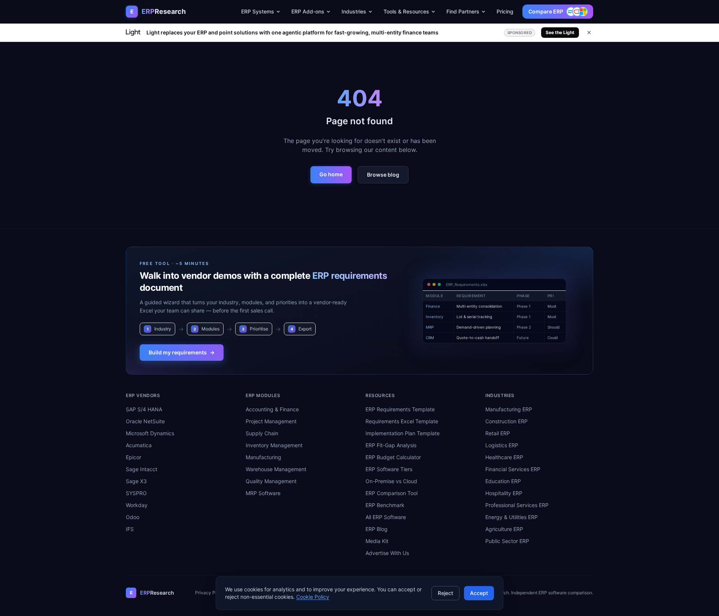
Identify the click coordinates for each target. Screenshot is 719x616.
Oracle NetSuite (145, 421)
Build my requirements (182, 352)
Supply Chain (262, 433)
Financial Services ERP (512, 469)
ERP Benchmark (384, 505)
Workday (137, 505)
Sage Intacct (141, 469)
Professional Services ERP (517, 505)
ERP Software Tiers (388, 469)
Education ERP (503, 481)
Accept (479, 593)
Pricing (505, 11)
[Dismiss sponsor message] (589, 32)
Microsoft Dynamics (150, 433)
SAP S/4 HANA (144, 409)
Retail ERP (497, 433)
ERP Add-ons (307, 11)
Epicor (133, 457)
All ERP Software (385, 517)
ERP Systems (257, 11)
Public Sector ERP (507, 541)
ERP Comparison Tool (391, 493)
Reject (445, 593)
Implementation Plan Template (402, 433)
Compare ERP (545, 11)
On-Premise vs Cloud (391, 481)
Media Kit (376, 541)
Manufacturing (263, 457)
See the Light (560, 32)
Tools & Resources (406, 11)
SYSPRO (136, 493)
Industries (354, 11)
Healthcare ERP (504, 457)
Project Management (271, 421)
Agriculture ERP (504, 529)
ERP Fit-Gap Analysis (390, 445)
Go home (331, 174)
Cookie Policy (312, 597)
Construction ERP (506, 421)
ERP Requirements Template (400, 409)
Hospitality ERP (503, 493)
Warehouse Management (276, 469)
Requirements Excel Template (401, 421)
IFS (130, 529)
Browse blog (383, 174)
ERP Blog (376, 529)
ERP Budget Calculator (393, 457)
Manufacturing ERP (508, 409)
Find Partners (462, 11)
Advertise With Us (387, 553)
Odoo (132, 517)
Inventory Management (274, 445)
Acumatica (139, 445)
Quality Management (271, 481)
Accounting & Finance (272, 409)
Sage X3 (136, 481)
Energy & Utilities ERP (511, 517)
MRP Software (263, 493)
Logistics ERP (501, 445)
